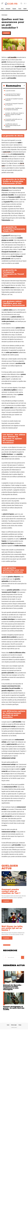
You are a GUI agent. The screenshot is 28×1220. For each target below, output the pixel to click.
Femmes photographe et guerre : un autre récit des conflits (13, 1008)
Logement (6, 33)
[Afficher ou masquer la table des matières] (23, 86)
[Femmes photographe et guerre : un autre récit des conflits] (14, 998)
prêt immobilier (12, 57)
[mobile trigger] (3, 3)
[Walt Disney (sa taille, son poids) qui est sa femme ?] (14, 915)
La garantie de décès (10, 90)
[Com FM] (11, 3)
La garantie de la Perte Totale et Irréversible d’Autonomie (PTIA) (12, 94)
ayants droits (6, 152)
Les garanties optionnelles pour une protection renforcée (13, 119)
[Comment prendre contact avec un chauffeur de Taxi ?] (14, 878)
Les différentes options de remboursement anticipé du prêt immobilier (12, 125)
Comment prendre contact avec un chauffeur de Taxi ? (11, 891)
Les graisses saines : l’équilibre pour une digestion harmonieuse (13, 108)
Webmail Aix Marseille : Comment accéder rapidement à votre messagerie (12, 987)
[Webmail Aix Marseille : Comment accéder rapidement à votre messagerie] (14, 977)
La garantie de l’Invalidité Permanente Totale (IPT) (14, 99)
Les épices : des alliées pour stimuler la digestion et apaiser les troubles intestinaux (14, 114)
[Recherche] (21, 3)
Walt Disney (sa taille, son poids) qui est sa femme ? (12, 928)
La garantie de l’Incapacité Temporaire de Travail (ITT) (14, 104)
